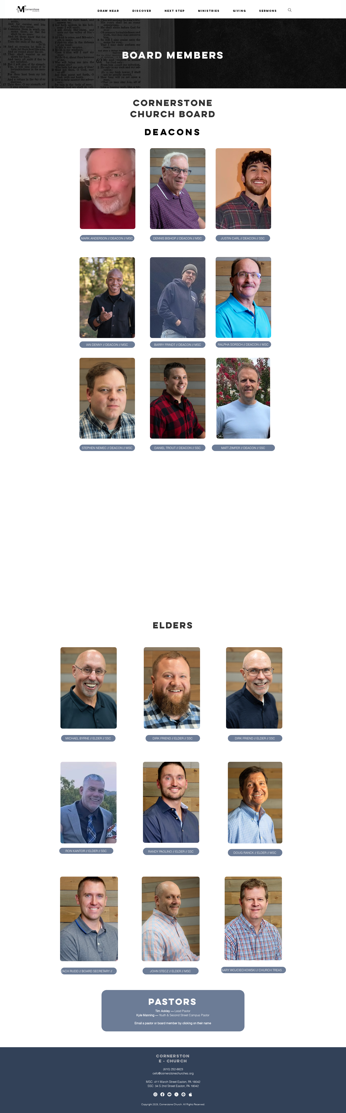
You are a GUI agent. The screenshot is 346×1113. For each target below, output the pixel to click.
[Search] (290, 10)
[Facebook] (162, 1094)
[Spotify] (183, 1094)
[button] (142, 11)
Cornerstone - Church (173, 1058)
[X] (176, 1094)
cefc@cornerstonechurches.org (173, 1073)
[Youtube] (169, 1094)
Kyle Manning (145, 1015)
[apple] (190, 1094)
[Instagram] (155, 1094)
